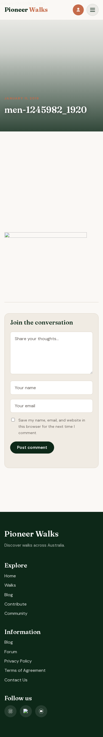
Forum (10, 652)
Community (15, 613)
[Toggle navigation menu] (93, 10)
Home (10, 576)
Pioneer (26, 10)
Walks (10, 585)
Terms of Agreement (25, 670)
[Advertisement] (51, 188)
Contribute (15, 604)
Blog (8, 595)
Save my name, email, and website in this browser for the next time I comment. (51, 426)
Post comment (32, 447)
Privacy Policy (18, 661)
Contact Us (15, 680)
